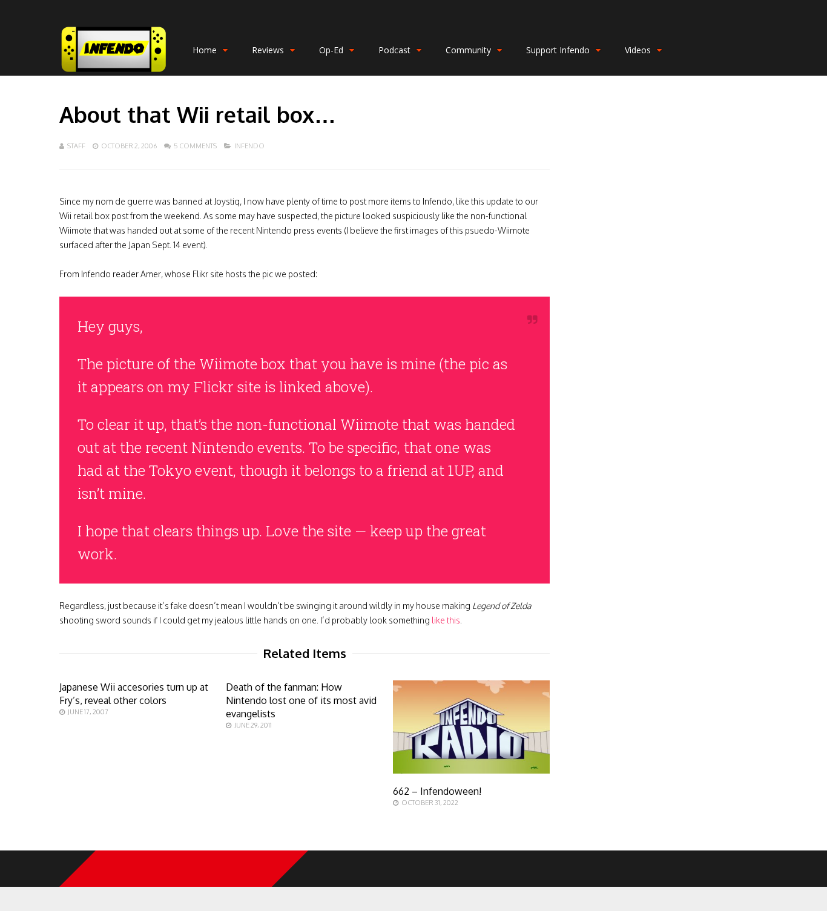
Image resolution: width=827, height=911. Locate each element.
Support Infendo (558, 50)
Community (468, 50)
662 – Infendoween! (437, 791)
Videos (638, 50)
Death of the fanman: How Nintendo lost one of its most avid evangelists (301, 700)
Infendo (249, 146)
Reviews (268, 50)
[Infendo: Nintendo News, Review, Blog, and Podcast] (113, 72)
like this (446, 620)
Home (205, 50)
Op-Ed (331, 50)
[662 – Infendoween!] (471, 770)
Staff (76, 146)
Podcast (394, 50)
